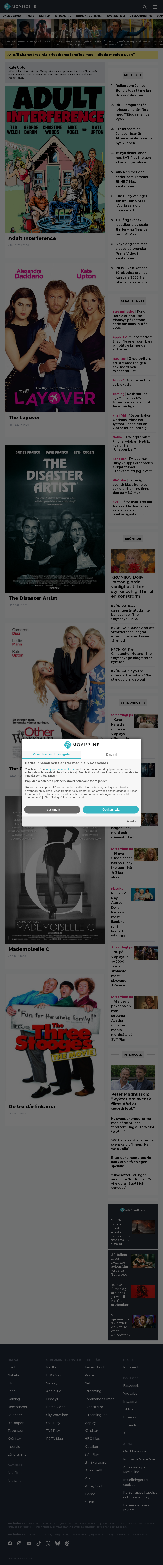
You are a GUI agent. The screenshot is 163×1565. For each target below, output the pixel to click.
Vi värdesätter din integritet (52, 754)
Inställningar (52, 809)
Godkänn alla (110, 809)
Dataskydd (132, 821)
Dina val (111, 754)
